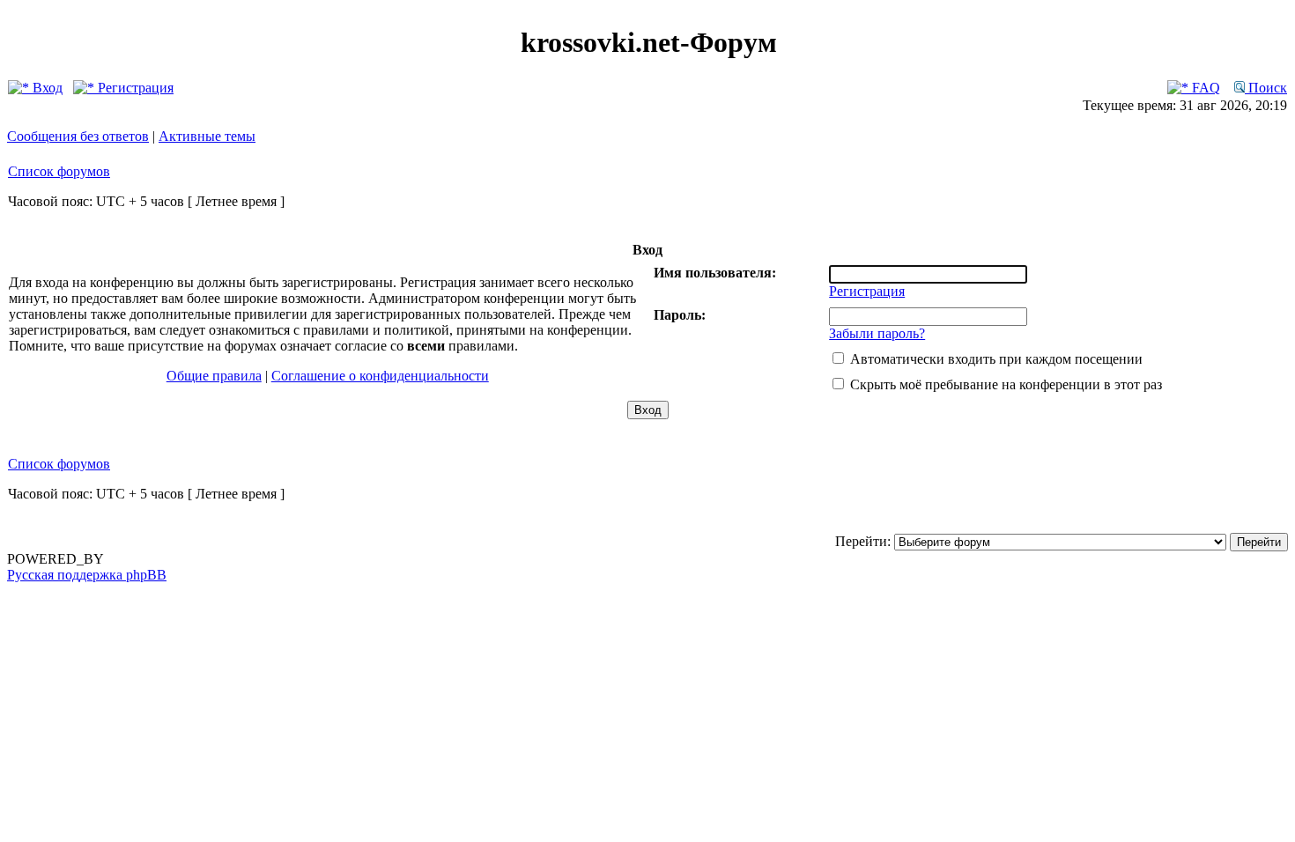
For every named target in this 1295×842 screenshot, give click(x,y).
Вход (46, 87)
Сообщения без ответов (78, 136)
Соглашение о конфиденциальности (380, 375)
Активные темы (207, 136)
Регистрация (134, 87)
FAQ (1204, 87)
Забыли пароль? (877, 333)
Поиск (1266, 87)
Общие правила (214, 375)
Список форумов (59, 171)
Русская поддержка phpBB (86, 574)
